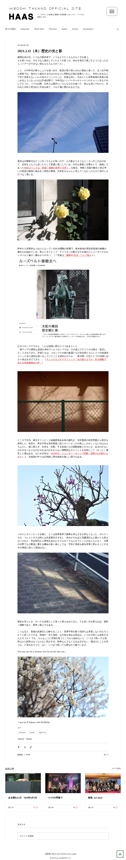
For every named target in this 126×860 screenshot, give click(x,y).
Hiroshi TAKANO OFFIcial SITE (46, 8)
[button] (118, 29)
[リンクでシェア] (31, 747)
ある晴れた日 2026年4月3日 (22, 797)
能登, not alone (95, 797)
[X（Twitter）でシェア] (25, 747)
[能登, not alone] (103, 783)
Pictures (53, 29)
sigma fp (42, 732)
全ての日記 (10, 29)
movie (75, 29)
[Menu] (111, 11)
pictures (22, 732)
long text (25, 29)
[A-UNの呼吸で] (63, 783)
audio (64, 29)
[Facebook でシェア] (18, 747)
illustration (88, 29)
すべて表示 (116, 768)
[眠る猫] (23, 783)
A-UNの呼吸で (55, 797)
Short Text (39, 29)
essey (32, 732)
